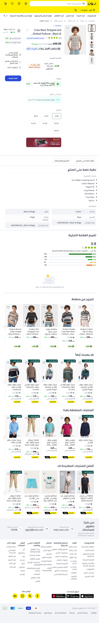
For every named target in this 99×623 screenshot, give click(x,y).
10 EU (56, 123)
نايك (23, 556)
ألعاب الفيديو (89, 576)
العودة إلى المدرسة (12, 551)
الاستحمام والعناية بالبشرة (33, 569)
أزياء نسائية (73, 547)
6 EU (46, 116)
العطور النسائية (46, 547)
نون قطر (13, 567)
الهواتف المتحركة (87, 547)
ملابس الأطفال (35, 559)
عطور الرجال (47, 550)
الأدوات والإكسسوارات (47, 569)
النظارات (74, 573)
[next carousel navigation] (66, 39)
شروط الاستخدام (60, 613)
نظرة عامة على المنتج (85, 161)
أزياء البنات (73, 554)
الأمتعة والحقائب (74, 577)
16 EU (56, 130)
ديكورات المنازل (62, 560)
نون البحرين (12, 560)
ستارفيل (22, 567)
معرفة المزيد (44, 85)
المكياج (49, 554)
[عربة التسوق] (5, 3)
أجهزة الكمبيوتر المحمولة (88, 555)
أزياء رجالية (73, 550)
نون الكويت (12, 556)
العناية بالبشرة (46, 561)
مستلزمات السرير (62, 553)
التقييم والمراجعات (61, 161)
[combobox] (56, 3)
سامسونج (21, 553)
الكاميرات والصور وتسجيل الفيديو (88, 564)
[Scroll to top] (6, 615)
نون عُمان (12, 563)
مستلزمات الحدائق (61, 571)
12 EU (44, 123)
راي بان (22, 560)
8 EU (36, 116)
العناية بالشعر (47, 557)
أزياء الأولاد (73, 557)
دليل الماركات (11, 547)
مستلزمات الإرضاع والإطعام (34, 563)
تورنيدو (22, 574)
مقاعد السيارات (34, 555)
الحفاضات (37, 574)
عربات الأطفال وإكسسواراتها (35, 550)
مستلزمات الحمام (61, 556)
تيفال (23, 563)
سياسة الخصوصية (35, 613)
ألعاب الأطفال (35, 578)
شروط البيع (48, 613)
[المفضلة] (12, 3)
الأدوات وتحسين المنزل (60, 567)
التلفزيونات (90, 569)
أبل (24, 549)
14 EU (33, 123)
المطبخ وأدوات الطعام (60, 549)
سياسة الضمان (82, 613)
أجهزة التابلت (89, 550)
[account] (25, 3)
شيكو (23, 571)
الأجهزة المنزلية (88, 560)
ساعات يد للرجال (73, 562)
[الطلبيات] (19, 3)
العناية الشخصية (46, 564)
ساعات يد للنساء (73, 568)
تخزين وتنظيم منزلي (61, 574)
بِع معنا (71, 613)
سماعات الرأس (89, 573)
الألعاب (37, 581)
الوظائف (94, 613)
